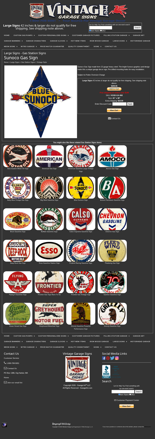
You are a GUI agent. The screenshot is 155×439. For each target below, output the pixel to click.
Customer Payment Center (127, 400)
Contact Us (115, 119)
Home (6, 377)
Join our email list (14, 383)
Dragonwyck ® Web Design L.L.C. (83, 426)
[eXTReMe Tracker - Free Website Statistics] (4, 426)
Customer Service (11, 358)
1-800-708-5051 (12, 363)
